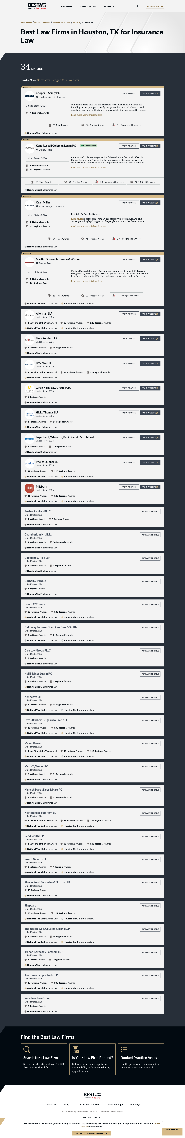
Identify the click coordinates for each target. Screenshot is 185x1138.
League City (59, 80)
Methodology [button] (88, 6)
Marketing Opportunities (93, 1059)
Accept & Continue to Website (91, 1133)
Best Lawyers (117, 1111)
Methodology (115, 1104)
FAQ (66, 1104)
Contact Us (51, 1104)
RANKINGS (26, 22)
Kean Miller (77, 218)
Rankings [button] (66, 6)
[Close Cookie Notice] (161, 1121)
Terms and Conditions (100, 1111)
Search (44, 1059)
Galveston (43, 80)
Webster (73, 80)
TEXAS (76, 22)
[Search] (137, 6)
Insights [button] (109, 6)
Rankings (135, 1104)
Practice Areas (141, 1059)
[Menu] (22, 6)
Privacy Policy (68, 1111)
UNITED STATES (42, 22)
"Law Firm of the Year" (89, 1104)
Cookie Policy (82, 1111)
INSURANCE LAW (61, 22)
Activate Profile (150, 512)
